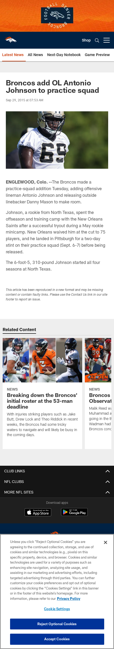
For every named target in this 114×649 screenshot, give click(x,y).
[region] (57, 591)
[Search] (97, 40)
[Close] (105, 542)
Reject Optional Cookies (57, 624)
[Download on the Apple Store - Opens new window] (38, 512)
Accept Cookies (57, 639)
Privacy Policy (68, 598)
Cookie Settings (57, 609)
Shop (86, 40)
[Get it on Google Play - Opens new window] (74, 514)
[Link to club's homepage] (10, 38)
